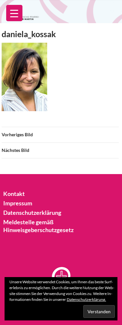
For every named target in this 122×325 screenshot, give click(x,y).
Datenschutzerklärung (32, 212)
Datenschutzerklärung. (86, 299)
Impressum (17, 203)
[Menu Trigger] (14, 13)
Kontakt (14, 193)
